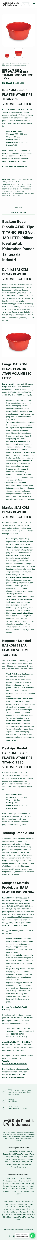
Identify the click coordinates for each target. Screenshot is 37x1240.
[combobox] (24, 4)
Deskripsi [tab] (18, 207)
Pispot (18, 1202)
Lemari (26, 1181)
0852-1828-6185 (13, 1101)
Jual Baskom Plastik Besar (13, 191)
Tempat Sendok (9, 1209)
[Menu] (34, 4)
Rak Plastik (26, 1202)
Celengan (6, 1186)
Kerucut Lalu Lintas (18, 1159)
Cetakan (14, 1186)
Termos (27, 1217)
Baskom (14, 1178)
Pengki (12, 1183)
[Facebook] (9, 1236)
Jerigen (28, 1207)
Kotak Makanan (8, 1202)
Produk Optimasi (13, 182)
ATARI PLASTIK (16, 179)
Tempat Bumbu (21, 1209)
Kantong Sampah (19, 1212)
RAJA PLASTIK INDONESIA (13, 898)
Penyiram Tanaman (16, 1204)
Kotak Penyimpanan (18, 1162)
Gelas (6, 1183)
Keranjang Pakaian (24, 1215)
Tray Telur (30, 1212)
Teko (21, 1217)
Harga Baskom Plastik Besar (19, 189)
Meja (15, 1181)
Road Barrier (22, 1167)
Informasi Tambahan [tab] (18, 212)
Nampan (6, 1191)
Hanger (9, 1212)
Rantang (24, 1189)
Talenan (31, 1189)
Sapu (6, 1207)
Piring (32, 1181)
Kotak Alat (17, 1164)
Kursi (20, 1181)
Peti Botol (24, 1157)
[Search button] (28, 4)
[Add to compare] (3, 173)
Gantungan (29, 1204)
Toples (13, 1191)
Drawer (15, 1217)
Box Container (10, 1151)
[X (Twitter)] (14, 1236)
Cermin (19, 1191)
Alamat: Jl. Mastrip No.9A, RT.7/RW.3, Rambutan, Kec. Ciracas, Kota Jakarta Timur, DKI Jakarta (20, 1092)
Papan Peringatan (22, 1154)
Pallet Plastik (21, 1151)
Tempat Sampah (22, 1183)
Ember (8, 1178)
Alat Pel (12, 1207)
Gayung (26, 1191)
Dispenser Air (24, 1186)
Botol (31, 1183)
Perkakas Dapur (14, 1189)
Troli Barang (14, 1157)
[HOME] (3, 64)
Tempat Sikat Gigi (9, 1215)
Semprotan (21, 1207)
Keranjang (22, 1178)
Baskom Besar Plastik (15, 184)
